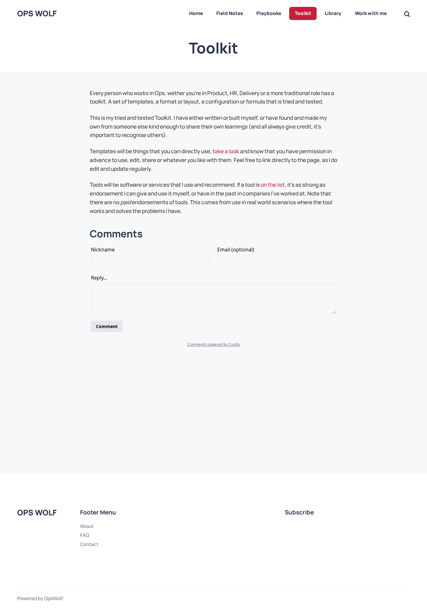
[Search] (407, 13)
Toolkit (303, 13)
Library (333, 13)
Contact (89, 544)
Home (196, 13)
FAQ (84, 535)
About (86, 526)
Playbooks (268, 13)
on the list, (273, 184)
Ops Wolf (37, 14)
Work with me (371, 13)
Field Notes (229, 13)
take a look (226, 151)
